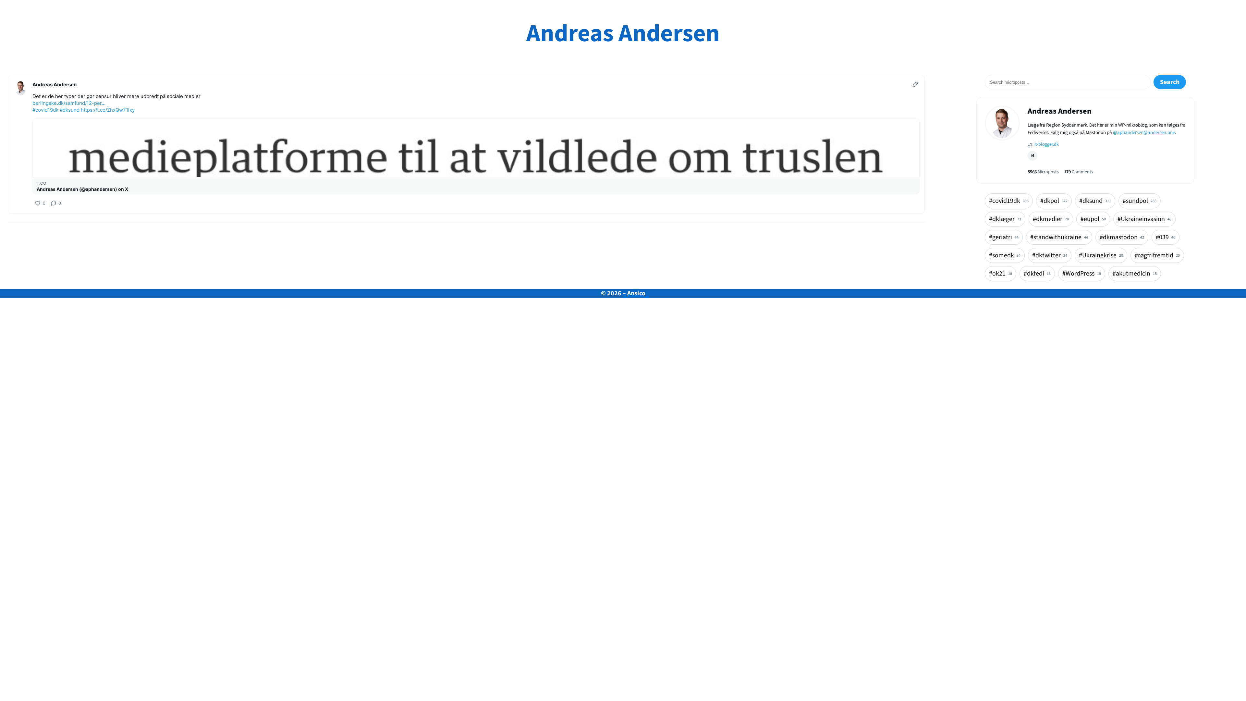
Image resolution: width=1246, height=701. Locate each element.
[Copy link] (915, 84)
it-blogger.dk (1046, 144)
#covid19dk (45, 110)
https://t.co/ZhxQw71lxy (108, 110)
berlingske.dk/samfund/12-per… (68, 103)
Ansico (636, 293)
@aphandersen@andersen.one (1144, 132)
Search (1169, 82)
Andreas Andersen (623, 33)
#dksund (69, 110)
